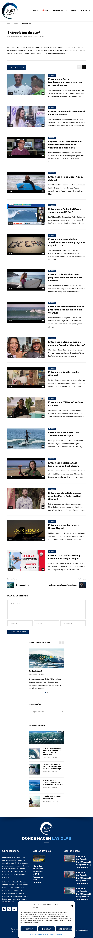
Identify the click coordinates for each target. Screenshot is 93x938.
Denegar (46, 929)
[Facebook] (4, 909)
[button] (71, 906)
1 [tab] (45, 692)
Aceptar (29, 929)
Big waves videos (22, 585)
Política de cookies (35, 934)
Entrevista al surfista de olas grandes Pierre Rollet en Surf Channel (64, 496)
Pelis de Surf (35, 671)
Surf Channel (33, 674)
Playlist (16, 24)
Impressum (59, 934)
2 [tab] (47, 692)
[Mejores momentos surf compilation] (82, 585)
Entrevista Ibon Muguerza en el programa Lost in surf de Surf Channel (66, 309)
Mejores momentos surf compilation (63, 585)
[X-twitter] (9, 909)
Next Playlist (82, 579)
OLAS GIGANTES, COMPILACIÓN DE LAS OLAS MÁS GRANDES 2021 (53, 782)
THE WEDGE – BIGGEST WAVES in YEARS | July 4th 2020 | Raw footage (52, 766)
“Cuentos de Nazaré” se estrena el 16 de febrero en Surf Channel (38, 874)
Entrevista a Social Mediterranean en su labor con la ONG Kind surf (65, 82)
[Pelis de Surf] (46, 658)
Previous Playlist (12, 579)
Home (8, 24)
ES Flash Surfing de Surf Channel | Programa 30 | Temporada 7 (83, 862)
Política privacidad (49, 934)
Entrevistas (52, 75)
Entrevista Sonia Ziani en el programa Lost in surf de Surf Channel (65, 277)
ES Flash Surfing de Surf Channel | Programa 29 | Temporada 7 (83, 878)
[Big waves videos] (10, 585)
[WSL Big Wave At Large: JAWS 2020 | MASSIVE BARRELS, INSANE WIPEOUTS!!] (34, 753)
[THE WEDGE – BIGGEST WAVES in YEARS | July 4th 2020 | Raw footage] (34, 769)
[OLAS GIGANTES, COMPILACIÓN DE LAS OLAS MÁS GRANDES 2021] (34, 785)
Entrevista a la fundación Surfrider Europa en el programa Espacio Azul (66, 242)
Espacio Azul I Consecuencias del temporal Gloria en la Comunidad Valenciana (65, 144)
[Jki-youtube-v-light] (14, 909)
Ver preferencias (64, 929)
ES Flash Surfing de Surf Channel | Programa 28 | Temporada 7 (83, 894)
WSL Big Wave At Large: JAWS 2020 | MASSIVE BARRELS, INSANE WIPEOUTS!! (52, 751)
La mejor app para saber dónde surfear (52, 797)
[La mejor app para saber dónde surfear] (34, 801)
